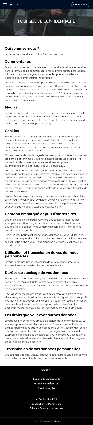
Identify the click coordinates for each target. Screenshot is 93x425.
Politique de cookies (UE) (46, 383)
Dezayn (58, 421)
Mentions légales (46, 388)
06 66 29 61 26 (81, 4)
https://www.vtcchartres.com (48, 408)
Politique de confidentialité (46, 378)
